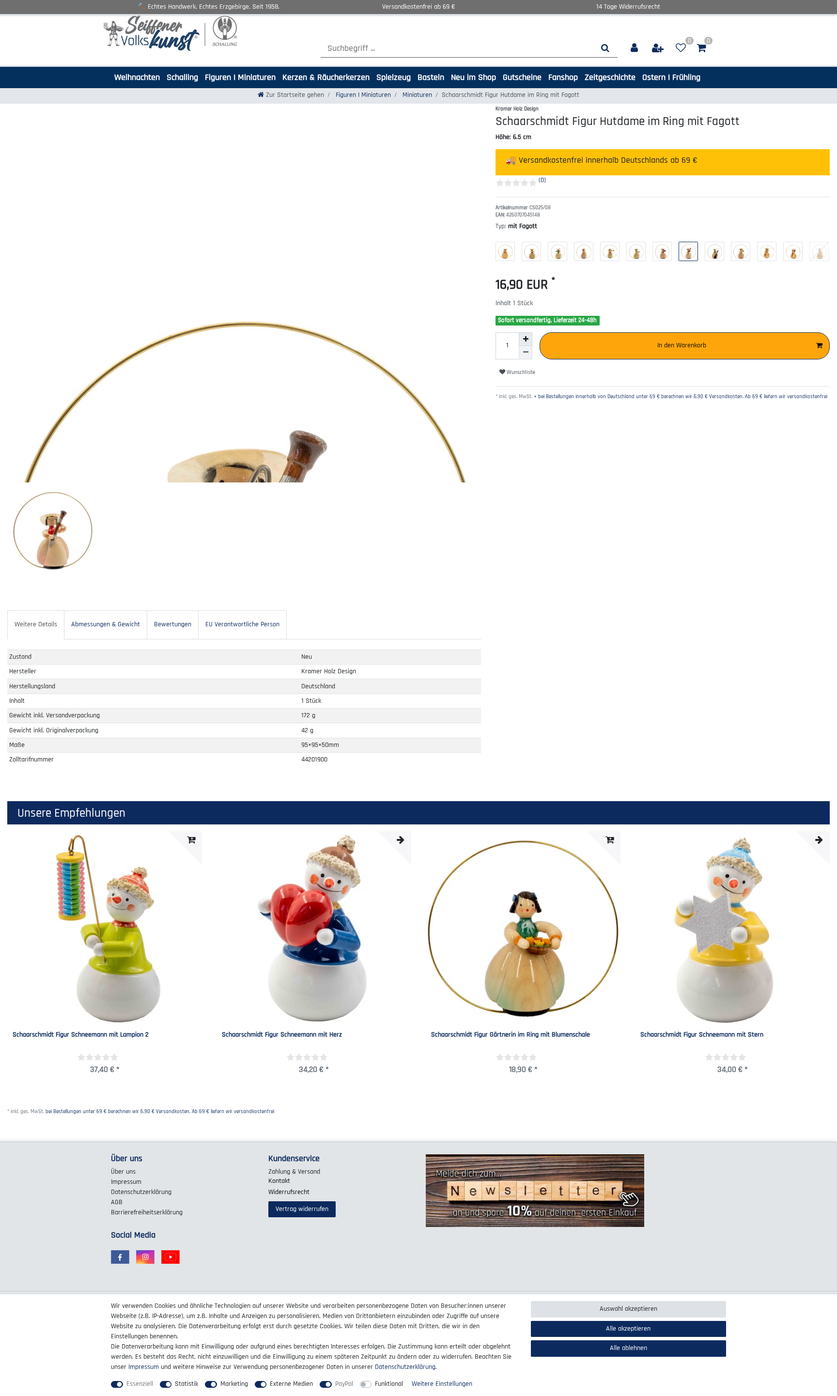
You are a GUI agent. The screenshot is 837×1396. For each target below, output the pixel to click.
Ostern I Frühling (671, 77)
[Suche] (605, 48)
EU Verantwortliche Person (242, 624)
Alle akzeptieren (628, 1328)
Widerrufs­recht (289, 1192)
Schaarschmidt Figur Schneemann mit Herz (282, 1035)
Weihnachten (137, 77)
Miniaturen (416, 95)
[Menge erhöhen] (525, 339)
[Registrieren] (658, 48)
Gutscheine (522, 77)
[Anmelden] (635, 48)
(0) (542, 180)
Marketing (234, 1384)
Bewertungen (172, 624)
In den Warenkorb (681, 345)
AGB (117, 1202)
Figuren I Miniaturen (240, 77)
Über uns (123, 1171)
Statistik (186, 1384)
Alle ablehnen (628, 1348)
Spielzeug (393, 77)
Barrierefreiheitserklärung (147, 1212)
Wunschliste (520, 372)
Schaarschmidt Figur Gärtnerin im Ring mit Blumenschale (510, 1035)
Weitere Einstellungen (442, 1384)
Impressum (126, 1182)
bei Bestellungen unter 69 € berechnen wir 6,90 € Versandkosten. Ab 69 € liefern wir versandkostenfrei (160, 1111)
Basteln (431, 77)
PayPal (344, 1384)
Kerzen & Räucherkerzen (326, 77)
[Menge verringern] (525, 352)
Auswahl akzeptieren (628, 1308)
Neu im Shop (473, 77)
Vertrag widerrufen (302, 1209)
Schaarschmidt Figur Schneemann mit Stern (701, 1035)
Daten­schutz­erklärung (141, 1192)
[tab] (35, 624)
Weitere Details (36, 624)
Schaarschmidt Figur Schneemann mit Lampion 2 (81, 1035)
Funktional (389, 1384)
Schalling (182, 77)
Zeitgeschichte (610, 77)
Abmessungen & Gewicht (105, 624)
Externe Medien (291, 1384)
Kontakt (279, 1181)
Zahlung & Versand (294, 1171)
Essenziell (139, 1384)
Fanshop (563, 77)
